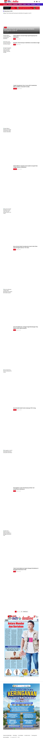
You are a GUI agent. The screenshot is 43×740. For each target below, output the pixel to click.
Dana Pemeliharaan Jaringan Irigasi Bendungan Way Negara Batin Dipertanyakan (25, 327)
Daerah (5, 27)
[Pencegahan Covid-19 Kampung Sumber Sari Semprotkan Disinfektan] (7, 489)
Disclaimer (15, 735)
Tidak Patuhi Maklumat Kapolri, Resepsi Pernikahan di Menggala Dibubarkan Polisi (25, 569)
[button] (34, 1)
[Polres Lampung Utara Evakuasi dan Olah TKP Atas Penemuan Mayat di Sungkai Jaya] (26, 8)
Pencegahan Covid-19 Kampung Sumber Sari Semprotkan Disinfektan (23, 488)
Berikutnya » (25, 611)
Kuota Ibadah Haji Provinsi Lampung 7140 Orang (24, 408)
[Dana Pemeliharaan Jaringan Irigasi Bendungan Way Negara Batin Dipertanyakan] (7, 328)
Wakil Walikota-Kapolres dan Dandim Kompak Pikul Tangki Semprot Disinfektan (25, 166)
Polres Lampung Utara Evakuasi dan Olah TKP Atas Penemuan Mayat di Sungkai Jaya (34, 8)
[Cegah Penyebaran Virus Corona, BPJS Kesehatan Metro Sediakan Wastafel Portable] (7, 87)
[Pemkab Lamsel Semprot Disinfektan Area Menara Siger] (7, 43)
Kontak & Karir (27, 735)
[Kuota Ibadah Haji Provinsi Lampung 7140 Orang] (7, 409)
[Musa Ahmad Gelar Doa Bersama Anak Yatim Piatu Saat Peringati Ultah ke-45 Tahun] (7, 248)
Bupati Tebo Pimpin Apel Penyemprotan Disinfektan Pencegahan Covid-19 (19, 29)
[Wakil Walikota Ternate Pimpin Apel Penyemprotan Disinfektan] (7, 37)
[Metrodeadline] (11, 1)
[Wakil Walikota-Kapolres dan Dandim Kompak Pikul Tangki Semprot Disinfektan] (7, 167)
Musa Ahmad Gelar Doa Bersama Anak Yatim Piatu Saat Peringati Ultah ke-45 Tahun (25, 247)
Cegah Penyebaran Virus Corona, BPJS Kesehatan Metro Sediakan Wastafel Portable (25, 86)
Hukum (14, 38)
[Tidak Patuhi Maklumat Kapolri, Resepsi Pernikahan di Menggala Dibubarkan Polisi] (7, 570)
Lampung (14, 409)
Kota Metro (15, 88)
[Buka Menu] (36, 1)
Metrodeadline (6, 737)
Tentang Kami (34, 735)
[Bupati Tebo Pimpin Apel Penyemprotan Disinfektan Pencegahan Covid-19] (21, 23)
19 (21, 611)
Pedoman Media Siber (7, 735)
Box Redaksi (20, 735)
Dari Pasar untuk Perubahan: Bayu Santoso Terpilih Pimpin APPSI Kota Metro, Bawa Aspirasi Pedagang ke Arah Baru (17, 8)
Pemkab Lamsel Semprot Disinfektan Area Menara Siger (26, 42)
